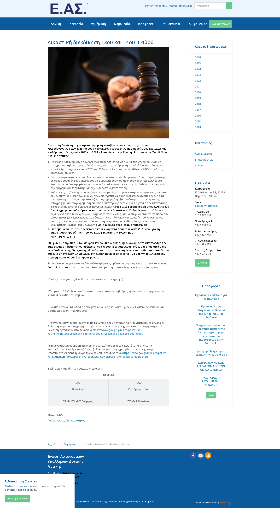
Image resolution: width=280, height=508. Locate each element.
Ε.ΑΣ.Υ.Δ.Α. (203, 183)
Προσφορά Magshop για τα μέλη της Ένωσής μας (211, 352)
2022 (198, 80)
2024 (198, 69)
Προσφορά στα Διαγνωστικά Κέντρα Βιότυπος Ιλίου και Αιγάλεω (211, 312)
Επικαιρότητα (75, 420)
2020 (198, 92)
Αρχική (56, 24)
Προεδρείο (75, 24)
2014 (198, 127)
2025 (198, 63)
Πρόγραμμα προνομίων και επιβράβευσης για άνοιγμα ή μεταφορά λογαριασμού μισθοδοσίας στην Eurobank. (211, 334)
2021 (198, 86)
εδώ (100, 368)
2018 (198, 104)
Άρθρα (199, 165)
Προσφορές (145, 24)
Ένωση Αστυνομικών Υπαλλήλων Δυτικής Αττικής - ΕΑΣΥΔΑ (68, 8)
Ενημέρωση (97, 24)
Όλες (211, 394)
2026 (198, 57)
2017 (198, 110)
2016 (198, 115)
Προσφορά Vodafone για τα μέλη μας (211, 296)
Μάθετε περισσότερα (18, 486)
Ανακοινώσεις (56, 420)
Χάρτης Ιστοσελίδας (180, 5)
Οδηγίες (202, 262)
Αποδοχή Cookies (17, 498)
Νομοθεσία (122, 24)
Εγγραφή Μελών (220, 23)
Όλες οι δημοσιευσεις (211, 47)
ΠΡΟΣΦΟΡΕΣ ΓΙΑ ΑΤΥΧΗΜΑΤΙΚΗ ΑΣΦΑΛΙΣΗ (211, 381)
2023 (198, 75)
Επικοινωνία (171, 24)
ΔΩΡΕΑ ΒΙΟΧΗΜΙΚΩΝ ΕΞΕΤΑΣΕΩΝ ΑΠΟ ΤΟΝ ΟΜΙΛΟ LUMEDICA (211, 366)
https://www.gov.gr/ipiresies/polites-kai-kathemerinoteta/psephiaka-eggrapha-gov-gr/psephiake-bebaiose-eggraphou (95, 331)
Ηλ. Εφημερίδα (197, 24)
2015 (198, 121)
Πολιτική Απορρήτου (155, 5)
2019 (198, 98)
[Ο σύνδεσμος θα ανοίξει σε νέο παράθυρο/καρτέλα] (193, 455)
